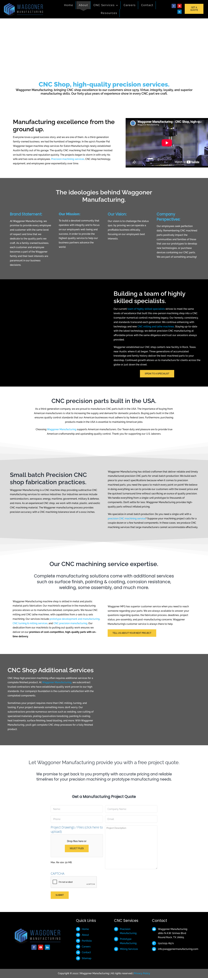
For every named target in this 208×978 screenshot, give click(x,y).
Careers (86, 946)
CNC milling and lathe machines (155, 326)
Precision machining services (67, 159)
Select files (77, 848)
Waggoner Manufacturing (61, 429)
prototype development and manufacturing (75, 618)
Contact (86, 952)
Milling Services (129, 949)
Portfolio (87, 940)
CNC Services (126, 920)
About (85, 934)
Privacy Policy (142, 973)
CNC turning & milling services (30, 623)
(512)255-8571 (166, 943)
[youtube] (179, 6)
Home (85, 929)
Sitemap (86, 958)
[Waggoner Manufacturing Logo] (25, 3)
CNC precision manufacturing (70, 623)
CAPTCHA (57, 874)
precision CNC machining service (126, 518)
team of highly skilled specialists (146, 308)
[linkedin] (179, 12)
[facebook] (174, 6)
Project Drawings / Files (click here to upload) (77, 829)
